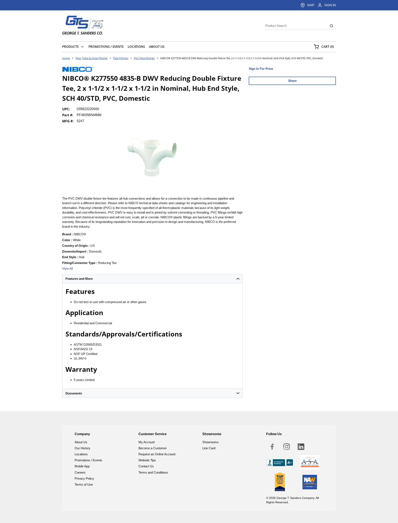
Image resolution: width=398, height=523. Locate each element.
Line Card (208, 448)
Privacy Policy (84, 478)
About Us (81, 442)
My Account (146, 442)
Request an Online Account (156, 454)
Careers (80, 472)
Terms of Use (84, 484)
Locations (81, 454)
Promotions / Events (88, 460)
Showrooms (210, 442)
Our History (82, 448)
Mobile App (82, 466)
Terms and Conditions (153, 472)
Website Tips (147, 460)
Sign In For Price (261, 68)
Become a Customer (152, 448)
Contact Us (146, 466)
